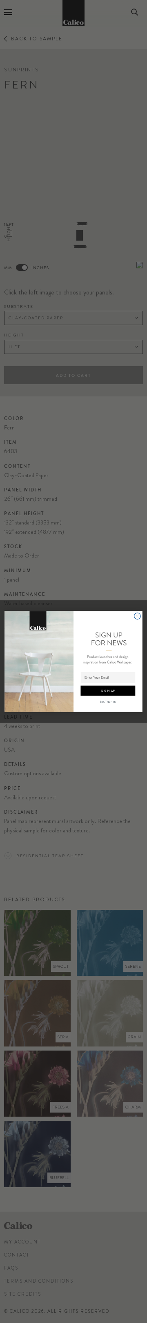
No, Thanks (108, 702)
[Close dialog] (137, 616)
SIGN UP (108, 690)
